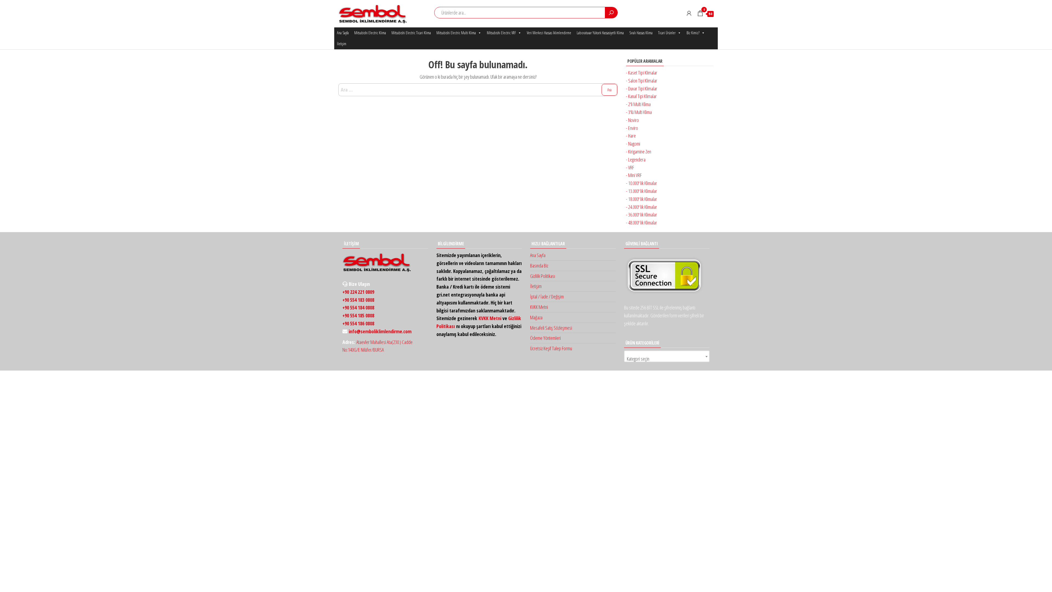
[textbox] (667, 358)
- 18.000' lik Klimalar (641, 199)
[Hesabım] (689, 13)
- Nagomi (633, 143)
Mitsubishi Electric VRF (501, 32)
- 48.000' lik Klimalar (641, 222)
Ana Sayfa (343, 32)
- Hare (631, 135)
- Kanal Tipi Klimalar (641, 96)
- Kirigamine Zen (638, 151)
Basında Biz (539, 265)
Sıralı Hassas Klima (641, 32)
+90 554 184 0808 (358, 307)
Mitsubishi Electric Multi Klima (456, 32)
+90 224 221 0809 (358, 292)
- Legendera (635, 159)
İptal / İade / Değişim (547, 296)
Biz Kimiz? (693, 32)
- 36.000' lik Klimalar (641, 214)
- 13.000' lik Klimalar (641, 191)
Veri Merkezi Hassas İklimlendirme (549, 32)
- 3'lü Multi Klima (639, 112)
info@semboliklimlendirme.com (380, 331)
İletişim (341, 43)
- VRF (630, 167)
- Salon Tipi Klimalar (641, 80)
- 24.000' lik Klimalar (641, 207)
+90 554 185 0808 (358, 315)
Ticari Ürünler (667, 32)
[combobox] (667, 356)
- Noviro (632, 120)
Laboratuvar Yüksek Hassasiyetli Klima (600, 32)
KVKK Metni (490, 318)
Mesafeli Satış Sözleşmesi (551, 328)
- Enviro (632, 128)
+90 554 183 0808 (358, 300)
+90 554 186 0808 (358, 323)
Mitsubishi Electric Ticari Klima (411, 32)
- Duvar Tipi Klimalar (641, 88)
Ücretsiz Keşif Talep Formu (551, 348)
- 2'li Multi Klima (638, 104)
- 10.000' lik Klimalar (641, 183)
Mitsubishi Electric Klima (370, 32)
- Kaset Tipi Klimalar (641, 72)
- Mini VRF (634, 175)
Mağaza (536, 317)
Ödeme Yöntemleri (545, 338)
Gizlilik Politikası (542, 276)
